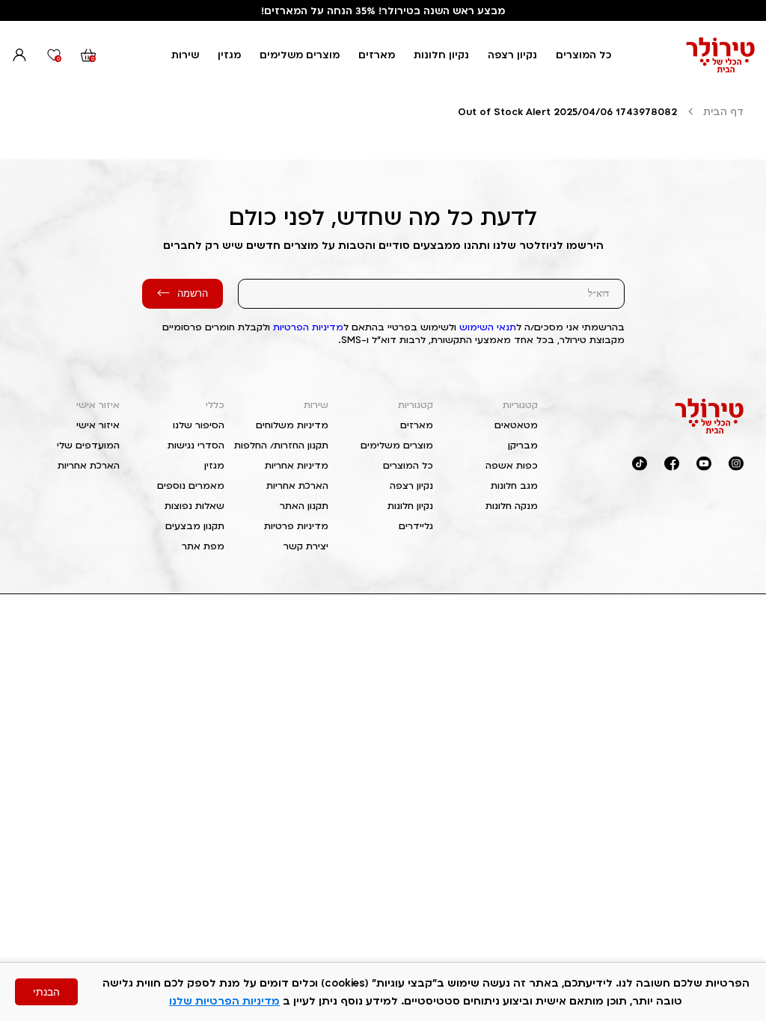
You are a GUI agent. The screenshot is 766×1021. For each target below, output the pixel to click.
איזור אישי (98, 404)
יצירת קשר (306, 546)
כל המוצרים (583, 54)
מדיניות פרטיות (296, 525)
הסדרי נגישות (196, 445)
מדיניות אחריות (296, 465)
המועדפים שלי (88, 445)
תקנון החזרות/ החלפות (281, 445)
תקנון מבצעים (194, 525)
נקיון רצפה (512, 54)
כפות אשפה (511, 465)
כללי (215, 404)
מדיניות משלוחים (292, 425)
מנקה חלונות (511, 505)
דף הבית (723, 111)
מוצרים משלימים (300, 54)
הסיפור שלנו (198, 425)
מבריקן (523, 445)
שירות (185, 54)
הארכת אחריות (297, 485)
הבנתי (46, 992)
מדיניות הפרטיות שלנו (224, 1000)
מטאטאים (516, 425)
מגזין (229, 54)
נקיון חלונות (441, 54)
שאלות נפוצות (194, 505)
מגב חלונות (514, 485)
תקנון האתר (304, 505)
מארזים (376, 54)
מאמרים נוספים (190, 485)
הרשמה (192, 293)
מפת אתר (203, 546)
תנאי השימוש (487, 327)
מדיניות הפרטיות (308, 327)
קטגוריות (520, 404)
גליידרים (416, 525)
